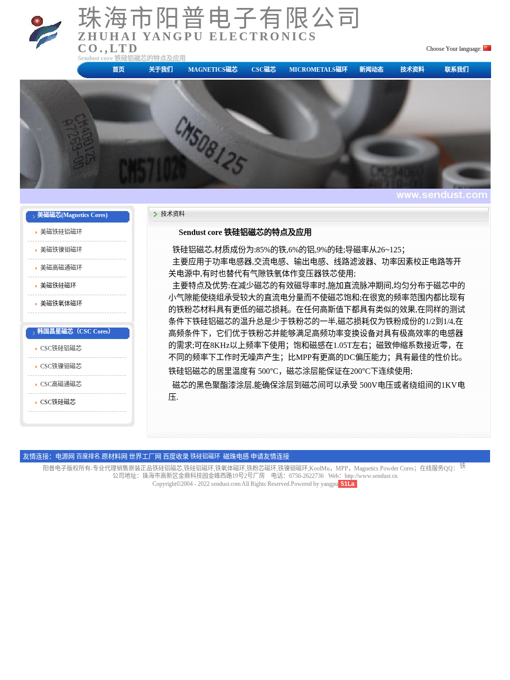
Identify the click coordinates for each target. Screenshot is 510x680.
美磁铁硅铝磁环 (61, 231)
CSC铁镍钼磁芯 (61, 366)
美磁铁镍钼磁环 (61, 249)
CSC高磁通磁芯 (61, 384)
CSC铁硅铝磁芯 (61, 348)
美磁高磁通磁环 (61, 267)
